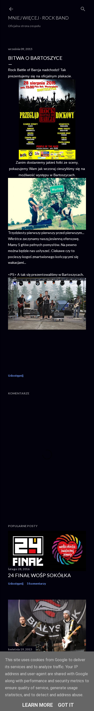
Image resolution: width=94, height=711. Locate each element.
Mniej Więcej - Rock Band (38, 18)
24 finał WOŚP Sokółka (39, 575)
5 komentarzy (36, 583)
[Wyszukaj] (83, 8)
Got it (66, 705)
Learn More (37, 705)
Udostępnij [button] (15, 375)
